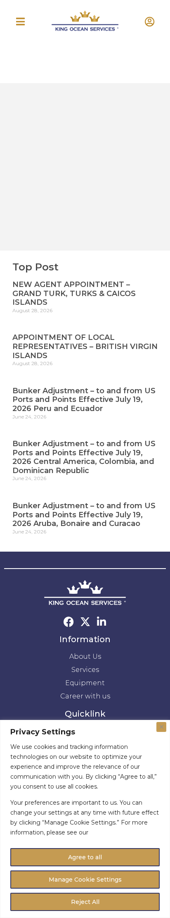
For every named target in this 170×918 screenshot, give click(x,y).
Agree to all (85, 857)
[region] (85, 819)
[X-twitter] (85, 622)
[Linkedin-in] (102, 622)
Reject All (85, 902)
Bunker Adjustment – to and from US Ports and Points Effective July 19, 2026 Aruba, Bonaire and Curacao (84, 514)
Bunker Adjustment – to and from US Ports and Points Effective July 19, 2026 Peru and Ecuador (84, 399)
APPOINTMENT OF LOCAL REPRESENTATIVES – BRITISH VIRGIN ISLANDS (85, 346)
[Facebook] (69, 622)
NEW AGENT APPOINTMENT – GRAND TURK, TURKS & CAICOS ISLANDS (74, 293)
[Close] (161, 727)
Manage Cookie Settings (85, 879)
